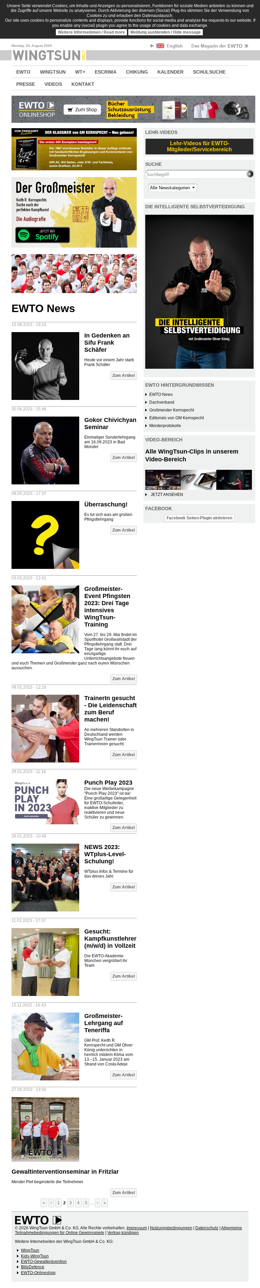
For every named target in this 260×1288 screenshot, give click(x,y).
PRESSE (25, 84)
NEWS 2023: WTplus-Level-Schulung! (105, 854)
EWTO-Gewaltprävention (44, 1261)
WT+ (80, 72)
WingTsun (30, 1250)
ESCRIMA (105, 72)
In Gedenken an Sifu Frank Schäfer (107, 342)
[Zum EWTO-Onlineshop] (130, 109)
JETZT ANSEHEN (167, 494)
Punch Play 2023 (108, 782)
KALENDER (170, 72)
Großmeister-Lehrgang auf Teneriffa (103, 1023)
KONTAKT (82, 84)
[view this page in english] (170, 47)
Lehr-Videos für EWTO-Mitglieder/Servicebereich (199, 146)
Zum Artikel (123, 375)
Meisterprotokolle (165, 425)
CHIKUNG (137, 72)
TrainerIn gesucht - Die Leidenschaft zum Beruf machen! (110, 709)
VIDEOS (53, 84)
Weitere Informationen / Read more (91, 32)
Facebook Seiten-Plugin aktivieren (199, 518)
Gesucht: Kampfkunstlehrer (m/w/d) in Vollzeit (110, 938)
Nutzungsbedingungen (171, 1228)
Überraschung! (106, 504)
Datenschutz (206, 1228)
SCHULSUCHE (209, 72)
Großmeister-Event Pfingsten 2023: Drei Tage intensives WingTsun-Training (107, 606)
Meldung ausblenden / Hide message (165, 32)
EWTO (23, 72)
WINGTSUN (53, 72)
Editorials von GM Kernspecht (176, 418)
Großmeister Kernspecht (171, 410)
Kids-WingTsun (35, 1256)
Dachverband (161, 402)
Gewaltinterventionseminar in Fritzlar (65, 1171)
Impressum (137, 1228)
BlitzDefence (32, 1267)
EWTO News (161, 394)
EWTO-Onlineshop (38, 1272)
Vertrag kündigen (123, 1232)
